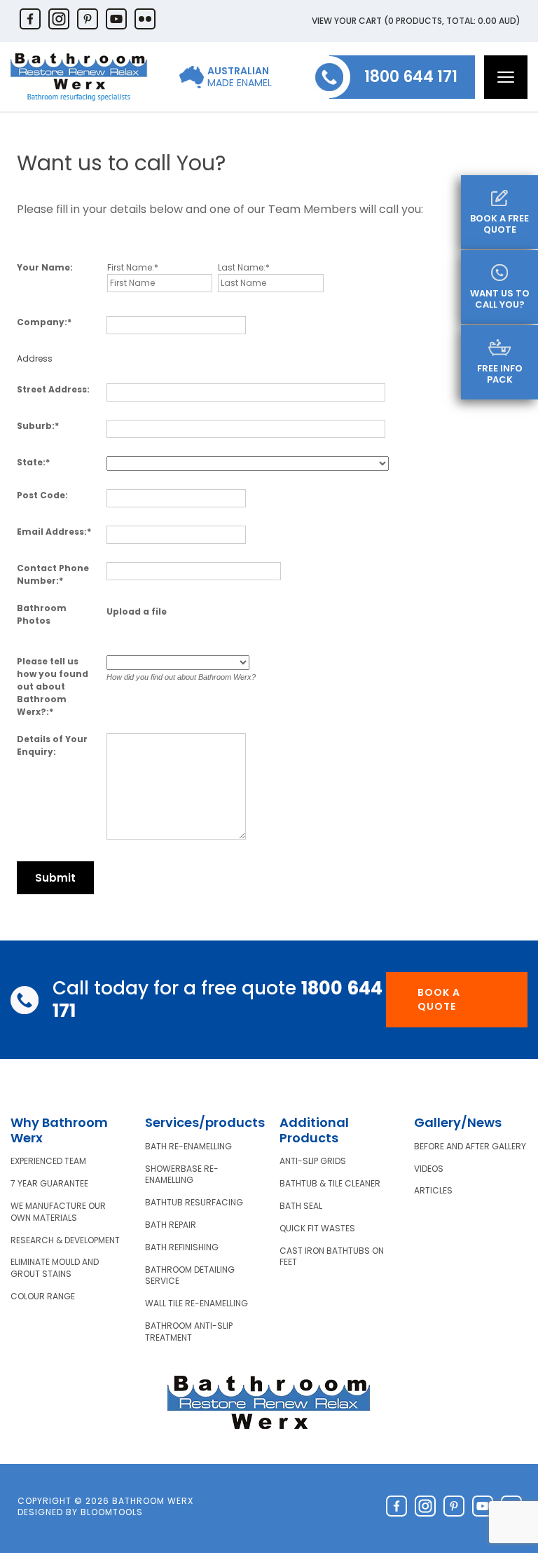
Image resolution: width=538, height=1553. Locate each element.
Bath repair (170, 1225)
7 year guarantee (49, 1183)
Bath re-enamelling (188, 1146)
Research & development (65, 1240)
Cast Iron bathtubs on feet (332, 1256)
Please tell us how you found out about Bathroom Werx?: (52, 686)
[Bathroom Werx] (79, 76)
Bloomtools (112, 1512)
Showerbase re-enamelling (182, 1174)
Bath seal (301, 1206)
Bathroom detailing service (190, 1275)
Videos (428, 1169)
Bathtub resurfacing (194, 1202)
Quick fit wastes (317, 1228)
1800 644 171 (410, 77)
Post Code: (42, 495)
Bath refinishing (182, 1247)
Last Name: (241, 267)
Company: (42, 322)
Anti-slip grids (313, 1161)
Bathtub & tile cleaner (330, 1183)
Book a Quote (439, 999)
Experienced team (48, 1161)
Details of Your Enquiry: (52, 745)
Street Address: (53, 389)
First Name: (130, 267)
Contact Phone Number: (53, 574)
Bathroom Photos (42, 614)
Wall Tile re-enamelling (196, 1303)
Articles (433, 1190)
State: (31, 462)
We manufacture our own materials (58, 1212)
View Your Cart (416, 21)
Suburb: (36, 426)
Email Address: (52, 532)
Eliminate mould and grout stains (55, 1268)
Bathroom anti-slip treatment (189, 1331)
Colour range (43, 1296)
